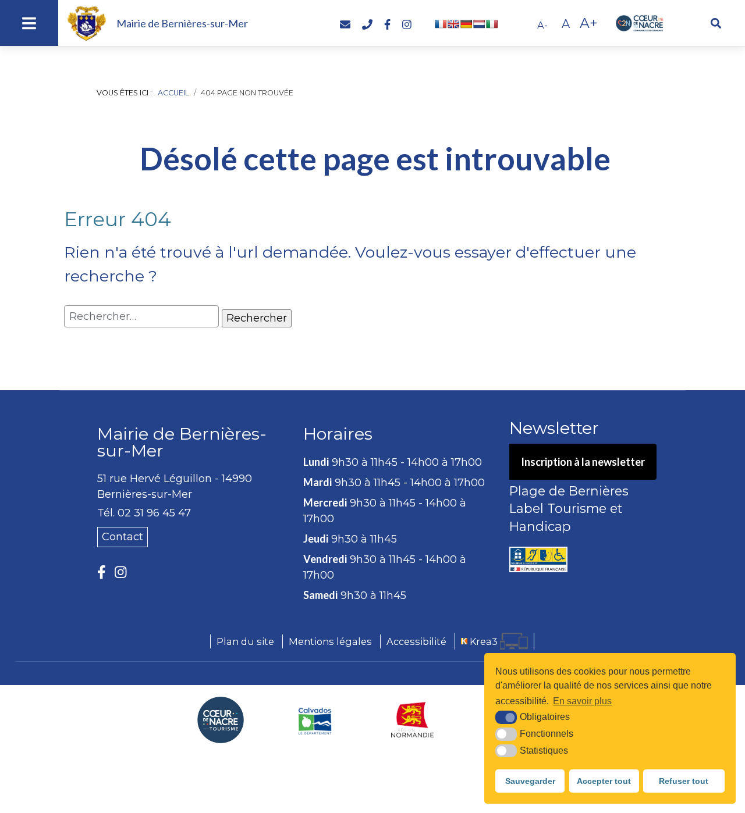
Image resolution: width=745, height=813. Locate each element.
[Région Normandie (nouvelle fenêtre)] (412, 720)
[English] (453, 23)
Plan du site (245, 641)
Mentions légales (330, 641)
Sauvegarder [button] (530, 781)
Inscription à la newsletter (583, 461)
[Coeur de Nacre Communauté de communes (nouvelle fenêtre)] (220, 720)
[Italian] (492, 23)
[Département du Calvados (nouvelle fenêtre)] (315, 720)
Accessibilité (416, 641)
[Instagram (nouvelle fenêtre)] (120, 572)
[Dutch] (479, 23)
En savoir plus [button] (582, 701)
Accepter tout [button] (604, 781)
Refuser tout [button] (683, 781)
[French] (440, 23)
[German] (466, 23)
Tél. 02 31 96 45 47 (144, 513)
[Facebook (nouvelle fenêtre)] (101, 572)
